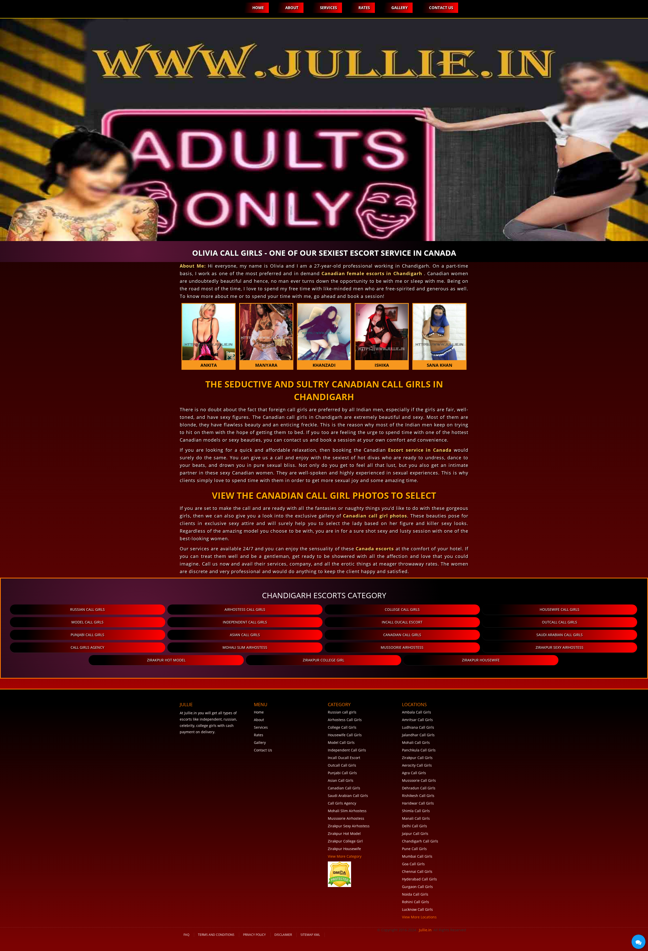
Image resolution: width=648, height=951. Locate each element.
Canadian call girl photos (375, 516)
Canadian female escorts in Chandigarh (372, 273)
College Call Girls (402, 609)
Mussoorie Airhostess (402, 647)
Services (328, 7)
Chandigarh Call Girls (420, 841)
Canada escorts (375, 549)
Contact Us (441, 7)
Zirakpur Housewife (481, 660)
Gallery (399, 7)
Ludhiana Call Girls (418, 727)
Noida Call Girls (415, 894)
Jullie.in (425, 929)
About (291, 7)
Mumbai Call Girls (417, 856)
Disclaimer (283, 935)
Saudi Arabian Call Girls (559, 634)
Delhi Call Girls (414, 826)
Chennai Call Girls (417, 871)
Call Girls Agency (87, 647)
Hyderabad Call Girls (419, 879)
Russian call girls (87, 609)
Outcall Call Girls (559, 622)
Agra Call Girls (414, 772)
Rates (364, 7)
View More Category (344, 856)
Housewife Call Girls (559, 609)
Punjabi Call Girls (87, 634)
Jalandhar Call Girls (418, 734)
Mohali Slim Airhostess (244, 647)
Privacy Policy (254, 935)
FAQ (186, 935)
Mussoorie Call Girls (419, 780)
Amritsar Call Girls (417, 719)
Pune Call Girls (414, 848)
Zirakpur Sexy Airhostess (559, 647)
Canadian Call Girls (402, 634)
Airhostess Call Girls (245, 609)
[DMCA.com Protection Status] (339, 873)
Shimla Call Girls (416, 810)
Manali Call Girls (416, 818)
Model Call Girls (87, 622)
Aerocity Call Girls (417, 765)
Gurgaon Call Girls (417, 886)
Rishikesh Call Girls (418, 795)
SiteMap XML (310, 935)
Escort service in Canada (420, 450)
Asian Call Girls (245, 634)
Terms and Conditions (216, 935)
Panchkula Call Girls (419, 750)
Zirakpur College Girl (323, 660)
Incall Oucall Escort (402, 622)
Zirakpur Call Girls (417, 757)
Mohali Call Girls (416, 742)
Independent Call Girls (245, 622)
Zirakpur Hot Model (166, 660)
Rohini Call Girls (415, 901)
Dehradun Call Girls (418, 788)
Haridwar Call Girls (418, 803)
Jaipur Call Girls (415, 833)
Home (258, 7)
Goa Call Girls (413, 863)
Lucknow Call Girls (417, 909)
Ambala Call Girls (416, 712)
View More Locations (419, 917)
